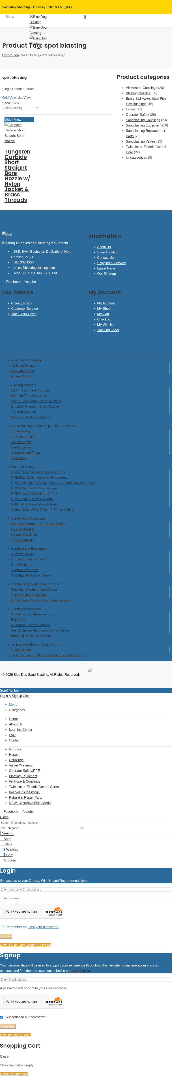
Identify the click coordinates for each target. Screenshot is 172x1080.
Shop (15, 55)
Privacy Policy (21, 303)
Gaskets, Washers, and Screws (34, 589)
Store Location (107, 252)
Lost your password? (43, 927)
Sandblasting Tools (25, 570)
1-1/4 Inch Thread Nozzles (30, 390)
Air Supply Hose (23, 371)
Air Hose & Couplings (141, 88)
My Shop (103, 308)
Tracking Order (108, 330)
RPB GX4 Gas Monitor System (34, 488)
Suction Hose (21, 650)
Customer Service (24, 308)
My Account (106, 303)
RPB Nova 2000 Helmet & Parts (34, 493)
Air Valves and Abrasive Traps (33, 614)
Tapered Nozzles (23, 412)
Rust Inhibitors (21, 564)
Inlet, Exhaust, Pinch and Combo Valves (40, 630)
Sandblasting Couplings (143, 120)
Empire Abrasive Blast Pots (31, 559)
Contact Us (105, 257)
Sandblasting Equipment (143, 125)
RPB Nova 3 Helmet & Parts (32, 499)
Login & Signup (11, 696)
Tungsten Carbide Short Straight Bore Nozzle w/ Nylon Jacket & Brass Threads (17, 176)
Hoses (130, 109)
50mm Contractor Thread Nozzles (36, 401)
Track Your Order (24, 314)
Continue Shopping (14, 1074)
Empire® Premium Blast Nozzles (35, 406)
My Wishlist (105, 324)
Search (7, 833)
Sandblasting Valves (140, 141)
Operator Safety (137, 114)
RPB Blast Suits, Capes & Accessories (39, 477)
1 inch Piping (20, 431)
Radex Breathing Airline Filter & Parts (38, 472)
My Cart (103, 314)
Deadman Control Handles (30, 625)
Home (6, 55)
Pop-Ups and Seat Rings (29, 595)
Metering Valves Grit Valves (31, 636)
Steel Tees (18, 458)
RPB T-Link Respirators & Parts (34, 504)
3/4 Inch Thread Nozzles (29, 396)
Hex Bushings (21, 447)
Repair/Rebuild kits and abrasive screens (41, 600)
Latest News (106, 268)
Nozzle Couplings (24, 534)
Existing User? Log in (15, 1035)
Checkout (104, 319)
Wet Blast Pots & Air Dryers (31, 575)
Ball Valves (19, 619)
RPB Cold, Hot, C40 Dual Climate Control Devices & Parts (54, 483)
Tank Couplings (22, 540)
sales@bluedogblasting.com (34, 267)
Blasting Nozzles (138, 93)
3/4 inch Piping (21, 442)
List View (24, 97)
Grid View (9, 97)
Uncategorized (136, 157)
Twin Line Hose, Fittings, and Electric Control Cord (47, 655)
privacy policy (81, 971)
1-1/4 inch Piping (23, 436)
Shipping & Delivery (111, 263)
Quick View (12, 119)
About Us (104, 247)
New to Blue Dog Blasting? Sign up (25, 945)
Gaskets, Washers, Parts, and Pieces (38, 524)
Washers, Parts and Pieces (31, 417)
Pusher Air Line (22, 376)
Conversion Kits (22, 554)
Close (27, 696)
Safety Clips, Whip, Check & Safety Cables (42, 510)
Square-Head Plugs (25, 453)
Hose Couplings (22, 529)
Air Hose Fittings (23, 365)
